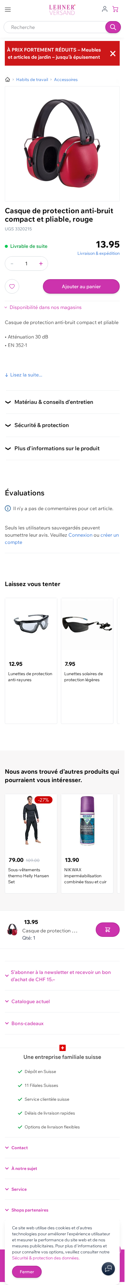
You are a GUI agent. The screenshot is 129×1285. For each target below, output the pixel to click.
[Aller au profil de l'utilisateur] (104, 8)
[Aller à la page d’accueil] (7, 79)
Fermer (27, 1271)
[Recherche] (113, 27)
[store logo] (62, 10)
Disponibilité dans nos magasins (46, 307)
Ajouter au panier (81, 286)
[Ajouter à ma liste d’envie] (12, 286)
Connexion (80, 535)
